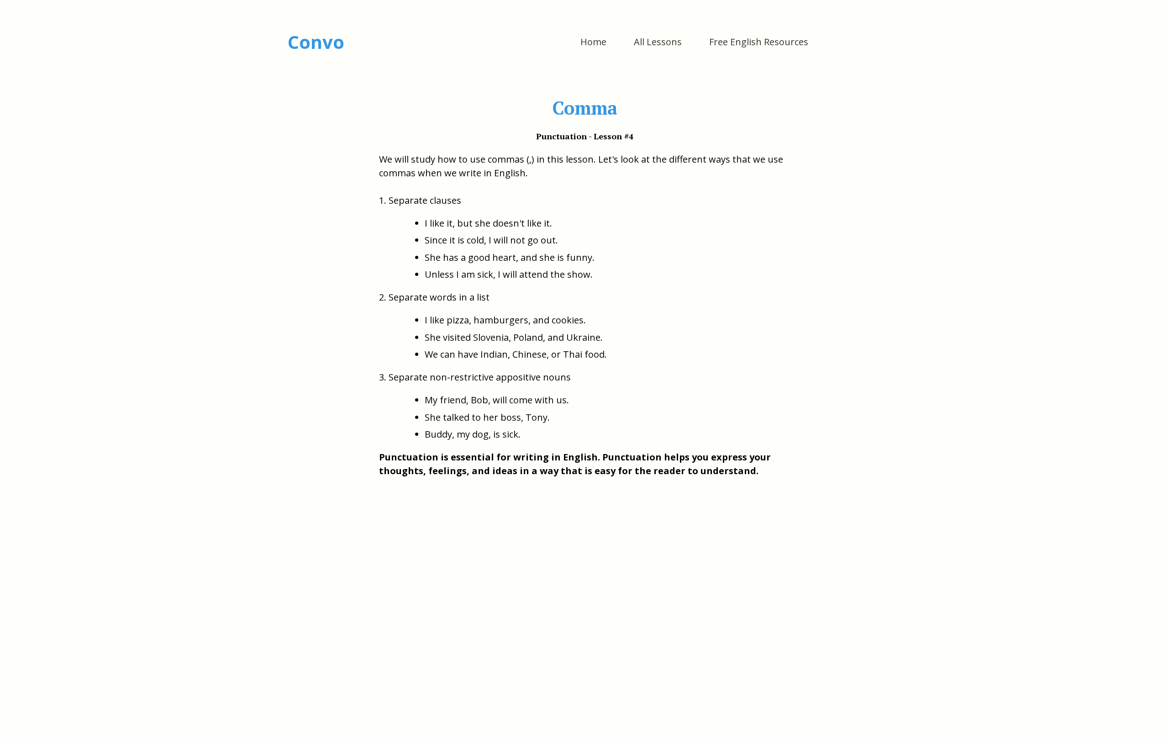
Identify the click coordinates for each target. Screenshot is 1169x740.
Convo (316, 41)
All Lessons (658, 42)
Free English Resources (758, 42)
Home (593, 42)
